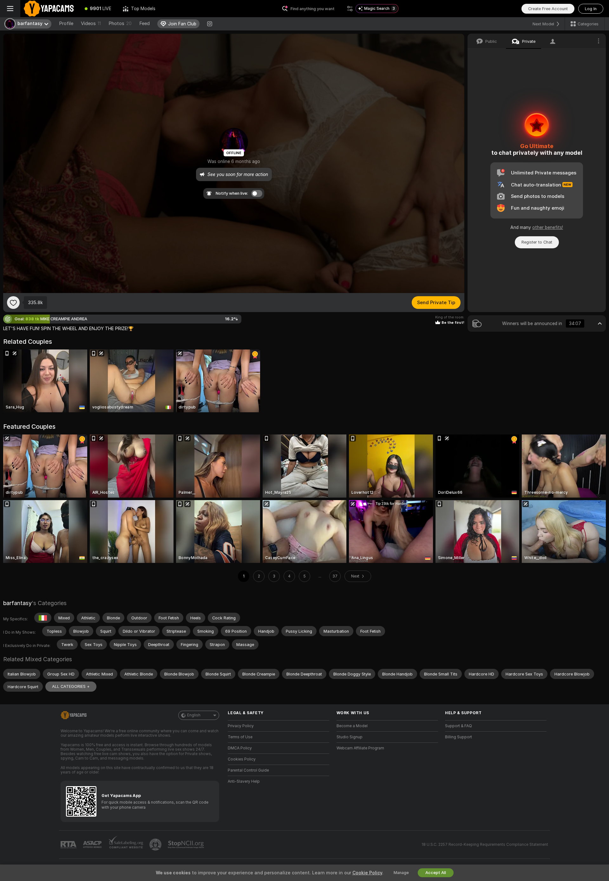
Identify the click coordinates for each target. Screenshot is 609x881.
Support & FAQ (458, 726)
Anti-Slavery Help (244, 781)
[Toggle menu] (10, 8)
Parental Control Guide (248, 770)
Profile (66, 23)
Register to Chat (536, 242)
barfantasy (17, 603)
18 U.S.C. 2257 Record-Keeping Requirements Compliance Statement (485, 844)
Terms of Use (240, 737)
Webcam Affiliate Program (360, 748)
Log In (591, 8)
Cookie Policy (367, 872)
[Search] (349, 8)
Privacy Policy (241, 726)
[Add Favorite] (13, 302)
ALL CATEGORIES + (71, 686)
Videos (91, 23)
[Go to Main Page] (49, 8)
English (193, 715)
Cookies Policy (242, 759)
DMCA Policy (240, 748)
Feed (144, 23)
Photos (120, 23)
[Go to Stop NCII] (186, 844)
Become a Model (352, 726)
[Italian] (42, 618)
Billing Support (458, 737)
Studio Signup (350, 737)
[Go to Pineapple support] (156, 845)
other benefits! (547, 227)
